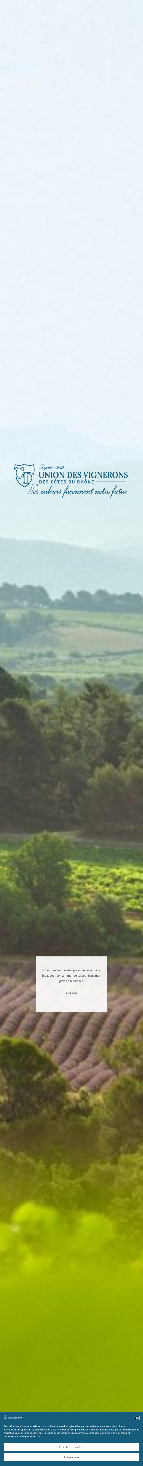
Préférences (71, 1457)
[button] (137, 1418)
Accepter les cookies (71, 1447)
